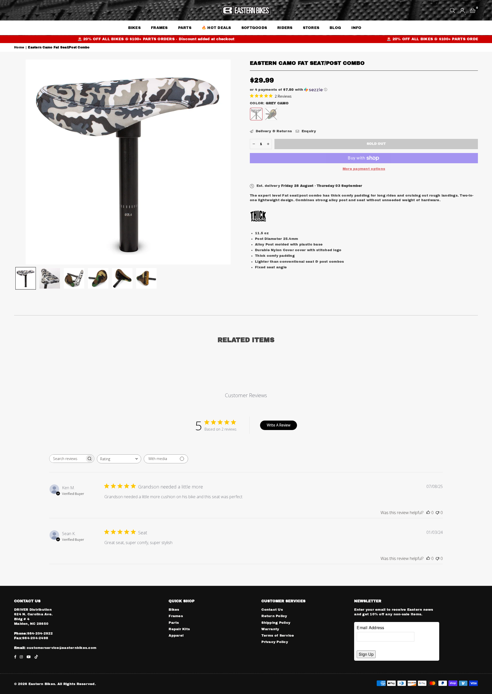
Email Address (370, 627)
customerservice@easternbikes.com (61, 648)
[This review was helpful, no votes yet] (428, 512)
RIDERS (285, 28)
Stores (311, 28)
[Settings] (462, 10)
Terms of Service (277, 635)
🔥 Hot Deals (216, 28)
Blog (335, 28)
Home (19, 47)
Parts (174, 623)
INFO (356, 28)
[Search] (452, 10)
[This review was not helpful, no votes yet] (437, 512)
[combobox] (119, 458)
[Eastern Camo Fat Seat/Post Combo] (26, 278)
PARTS (184, 28)
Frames (159, 28)
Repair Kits (179, 629)
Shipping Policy (275, 623)
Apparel (176, 635)
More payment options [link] (364, 169)
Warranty (270, 629)
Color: (269, 103)
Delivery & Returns (273, 131)
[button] (472, 10)
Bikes (174, 609)
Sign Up (366, 654)
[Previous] (21, 162)
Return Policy (274, 616)
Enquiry (308, 131)
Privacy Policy (274, 642)
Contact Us (272, 609)
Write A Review (278, 425)
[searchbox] (67, 459)
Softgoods (254, 28)
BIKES (134, 28)
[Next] (235, 162)
